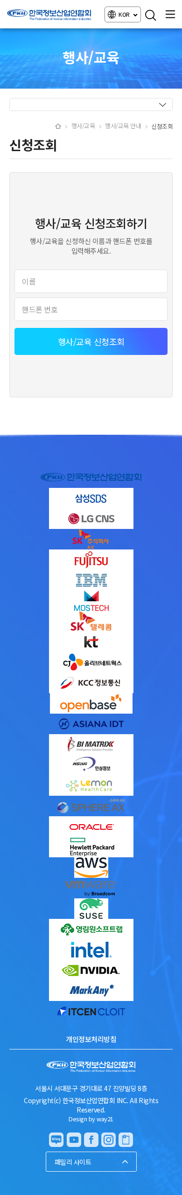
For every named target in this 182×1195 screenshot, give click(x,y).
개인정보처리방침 (91, 1039)
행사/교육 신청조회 (91, 341)
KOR (125, 14)
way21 (105, 1118)
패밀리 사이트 (73, 1162)
